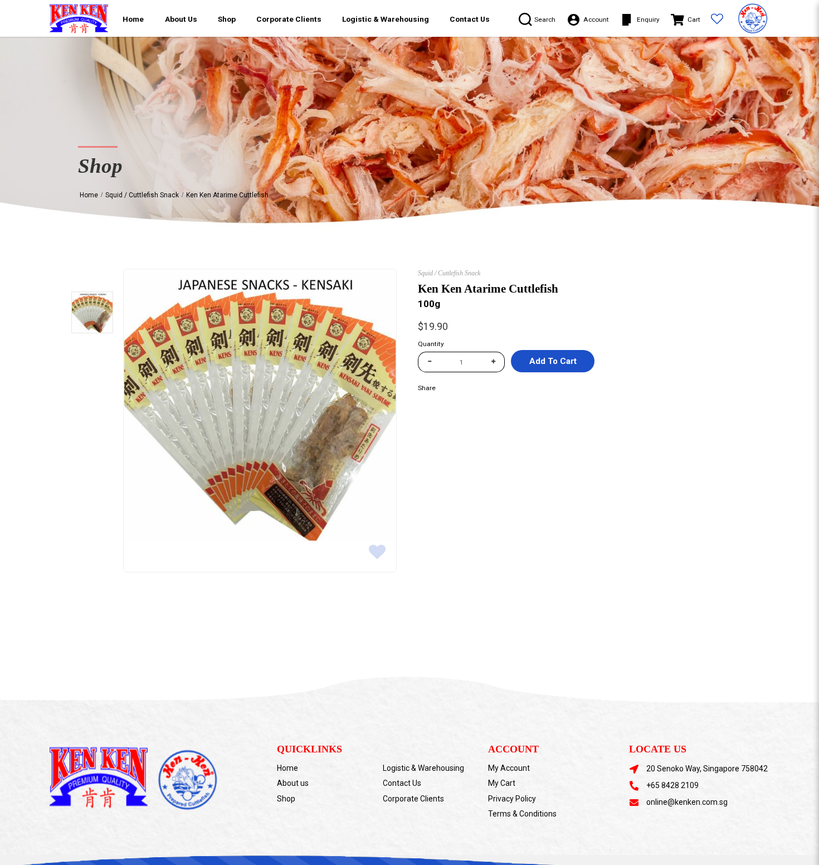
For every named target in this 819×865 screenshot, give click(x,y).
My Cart (501, 783)
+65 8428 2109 (672, 785)
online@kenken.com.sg (687, 802)
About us (293, 783)
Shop (286, 798)
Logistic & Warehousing (423, 768)
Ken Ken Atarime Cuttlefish (227, 195)
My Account (509, 768)
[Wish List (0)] (717, 19)
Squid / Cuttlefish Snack (142, 195)
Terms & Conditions (522, 813)
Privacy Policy (512, 798)
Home (89, 195)
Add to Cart (553, 361)
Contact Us (402, 783)
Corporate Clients (413, 798)
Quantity (431, 344)
